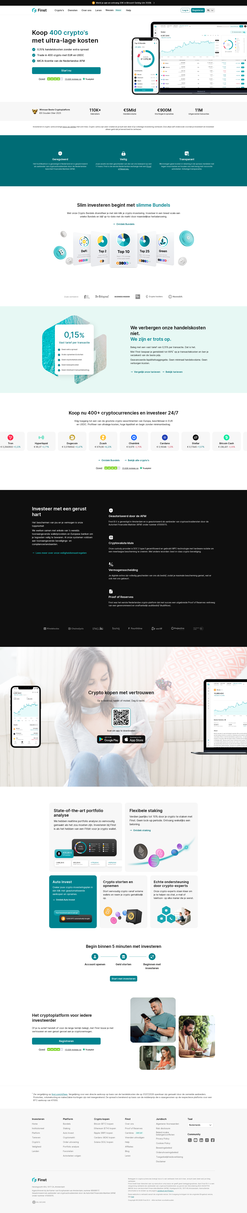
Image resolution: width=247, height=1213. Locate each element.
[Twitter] (190, 1140)
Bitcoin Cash (159, 443)
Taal (190, 1119)
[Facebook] (212, 1140)
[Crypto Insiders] (154, 296)
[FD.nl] (86, 296)
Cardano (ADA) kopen (104, 1137)
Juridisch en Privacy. (165, 1191)
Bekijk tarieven (174, 372)
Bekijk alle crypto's (138, 460)
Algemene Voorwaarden (167, 1124)
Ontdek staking (142, 830)
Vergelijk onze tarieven (147, 372)
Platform (36, 1133)
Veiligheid (36, 1146)
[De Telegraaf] (102, 296)
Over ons (129, 1124)
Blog (127, 1151)
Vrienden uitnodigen (134, 1137)
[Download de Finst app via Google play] (108, 739)
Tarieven (36, 1137)
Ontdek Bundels (125, 224)
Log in (185, 10)
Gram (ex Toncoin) (221, 443)
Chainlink (66, 443)
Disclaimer (161, 1161)
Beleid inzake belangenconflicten (165, 1133)
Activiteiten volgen (72, 1156)
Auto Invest (68, 1133)
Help (127, 1142)
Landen (35, 1151)
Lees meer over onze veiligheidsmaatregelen (61, 552)
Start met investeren (124, 978)
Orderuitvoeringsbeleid (167, 1152)
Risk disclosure (163, 1128)
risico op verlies (69, 127)
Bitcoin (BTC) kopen (103, 1124)
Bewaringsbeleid (164, 1148)
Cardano (97, 443)
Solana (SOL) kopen (103, 1142)
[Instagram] (207, 1140)
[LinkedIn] (201, 1140)
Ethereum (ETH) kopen (105, 1128)
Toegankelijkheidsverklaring (169, 1157)
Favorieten (68, 1151)
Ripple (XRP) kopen (103, 1133)
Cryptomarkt (69, 1137)
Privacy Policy (162, 1138)
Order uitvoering (71, 1142)
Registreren (66, 1041)
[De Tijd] (138, 296)
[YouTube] (195, 1140)
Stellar (128, 443)
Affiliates (129, 1146)
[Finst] (39, 10)
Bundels (67, 1124)
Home (35, 1124)
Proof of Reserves (134, 1128)
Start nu (66, 70)
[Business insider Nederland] (122, 296)
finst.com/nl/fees (59, 1094)
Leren (128, 1156)
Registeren (197, 10)
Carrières (133, 1133)
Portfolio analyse (71, 1146)
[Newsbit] (175, 296)
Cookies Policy (163, 1143)
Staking (66, 1128)
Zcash (35, 443)
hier (132, 1197)
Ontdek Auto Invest (65, 900)
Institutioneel (38, 1128)
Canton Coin (190, 443)
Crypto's (36, 1142)
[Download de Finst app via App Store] (133, 739)
